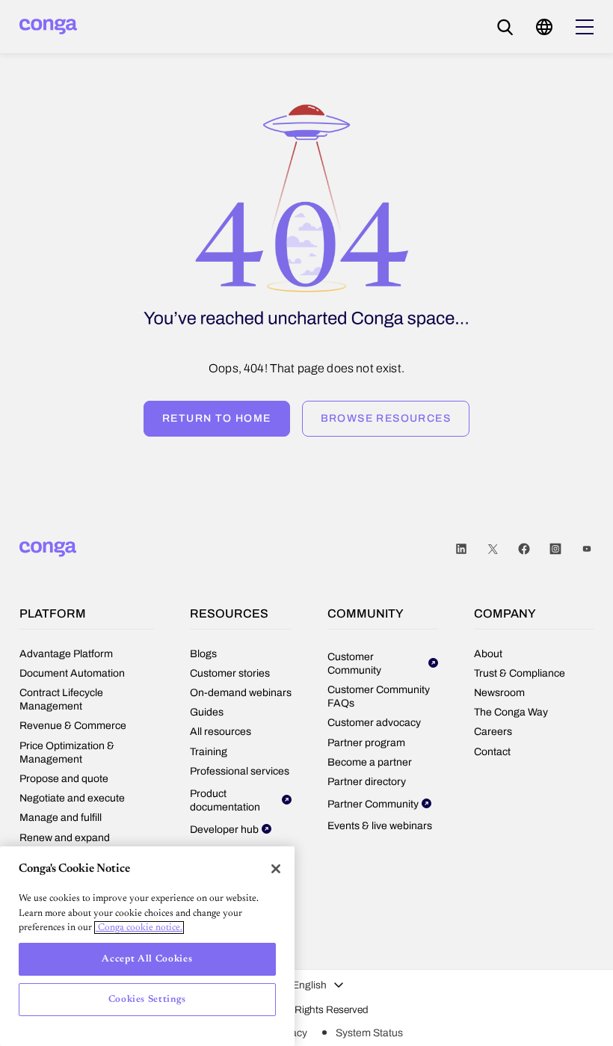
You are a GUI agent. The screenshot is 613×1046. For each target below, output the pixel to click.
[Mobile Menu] (585, 26)
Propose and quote (63, 778)
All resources (220, 731)
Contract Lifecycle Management (61, 699)
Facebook (524, 549)
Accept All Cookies (147, 959)
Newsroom (499, 692)
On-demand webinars (241, 692)
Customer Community (354, 663)
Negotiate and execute (72, 798)
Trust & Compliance (519, 673)
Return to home (216, 418)
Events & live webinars (379, 825)
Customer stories (230, 673)
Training (208, 751)
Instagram (555, 549)
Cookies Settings (147, 999)
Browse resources (386, 418)
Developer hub (224, 829)
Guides (207, 712)
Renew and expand (64, 837)
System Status (369, 1033)
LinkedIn (461, 549)
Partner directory (366, 781)
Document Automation (72, 673)
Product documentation (225, 800)
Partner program (366, 742)
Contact (492, 751)
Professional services (239, 771)
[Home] (48, 26)
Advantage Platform (66, 653)
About (488, 653)
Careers (493, 731)
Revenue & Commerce (72, 725)
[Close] (275, 868)
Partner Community (373, 804)
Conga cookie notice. (139, 927)
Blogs (203, 653)
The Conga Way (511, 712)
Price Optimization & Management (66, 752)
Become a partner (369, 762)
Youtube (587, 549)
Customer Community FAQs (378, 696)
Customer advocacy (374, 722)
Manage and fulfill (60, 817)
